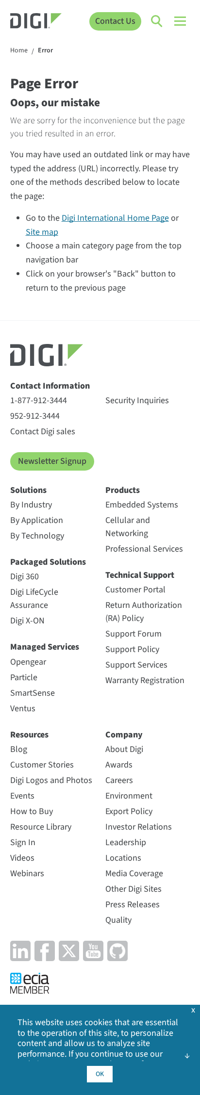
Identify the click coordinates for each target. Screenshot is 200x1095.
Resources (29, 734)
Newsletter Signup (52, 461)
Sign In (22, 842)
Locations (123, 858)
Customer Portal (135, 590)
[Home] (36, 22)
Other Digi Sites (133, 889)
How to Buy (31, 811)
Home (19, 51)
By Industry (31, 505)
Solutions (28, 490)
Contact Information (50, 386)
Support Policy (132, 649)
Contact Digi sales (42, 431)
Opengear (28, 662)
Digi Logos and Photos (51, 780)
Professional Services (144, 549)
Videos (22, 858)
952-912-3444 (35, 416)
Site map (42, 232)
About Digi (124, 749)
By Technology (37, 536)
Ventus (22, 709)
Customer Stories (42, 765)
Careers (119, 780)
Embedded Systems (141, 505)
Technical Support (139, 575)
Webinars (27, 873)
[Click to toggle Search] (157, 21)
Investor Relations (138, 827)
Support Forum (133, 634)
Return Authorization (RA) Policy (143, 611)
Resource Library (40, 827)
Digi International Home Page (115, 218)
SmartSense (32, 693)
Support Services (136, 665)
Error (45, 51)
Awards (119, 765)
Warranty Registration (144, 680)
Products (122, 490)
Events (22, 796)
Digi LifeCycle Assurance (34, 598)
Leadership (125, 842)
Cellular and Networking (127, 526)
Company (124, 734)
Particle (23, 677)
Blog (18, 749)
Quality (118, 920)
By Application (36, 520)
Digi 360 (24, 577)
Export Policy (128, 811)
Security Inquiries (137, 400)
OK (100, 1074)
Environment (128, 796)
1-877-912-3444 (38, 400)
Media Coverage (134, 873)
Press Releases (132, 905)
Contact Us (115, 21)
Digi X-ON (27, 621)
